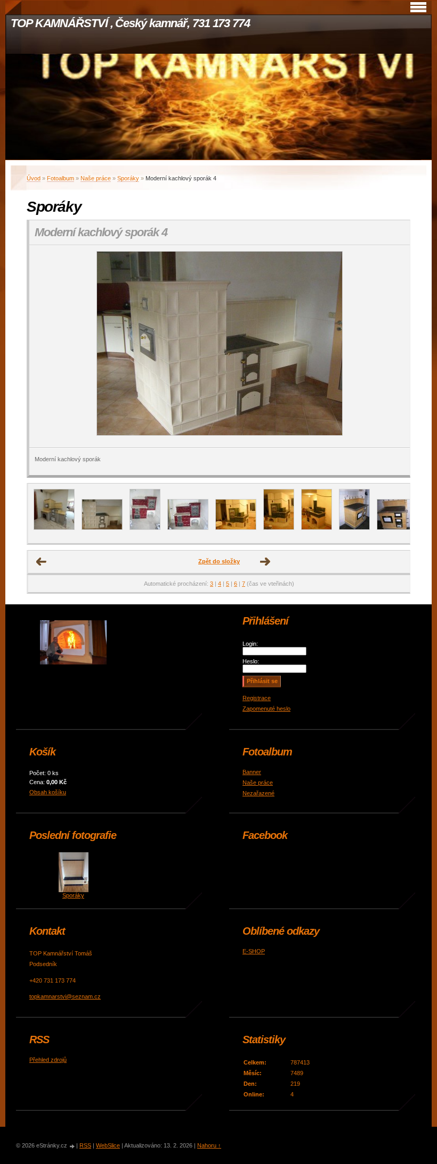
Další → (265, 562)
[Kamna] (145, 528)
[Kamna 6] (316, 528)
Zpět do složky (219, 561)
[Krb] (354, 528)
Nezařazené (258, 793)
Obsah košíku (47, 792)
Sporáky (128, 178)
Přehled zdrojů (48, 1060)
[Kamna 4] (235, 528)
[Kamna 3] (187, 528)
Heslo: (250, 661)
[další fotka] (392, 346)
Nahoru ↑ (209, 1145)
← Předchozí (42, 562)
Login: (250, 644)
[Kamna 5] (278, 528)
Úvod (34, 178)
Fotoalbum (60, 178)
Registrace (256, 698)
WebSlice (108, 1145)
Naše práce (95, 178)
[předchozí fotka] (47, 346)
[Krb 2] (397, 528)
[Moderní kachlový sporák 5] (102, 528)
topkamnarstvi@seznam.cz (65, 996)
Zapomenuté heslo (266, 708)
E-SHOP (253, 951)
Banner (251, 772)
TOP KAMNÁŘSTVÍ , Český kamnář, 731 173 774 (130, 23)
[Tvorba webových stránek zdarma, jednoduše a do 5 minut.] (72, 1146)
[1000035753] (54, 528)
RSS (85, 1145)
